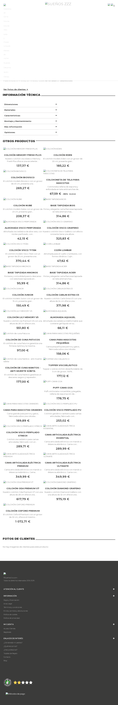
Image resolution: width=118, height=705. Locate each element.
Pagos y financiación (11, 600)
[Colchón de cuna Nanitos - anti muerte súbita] (23, 360)
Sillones (6, 21)
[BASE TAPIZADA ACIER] (63, 266)
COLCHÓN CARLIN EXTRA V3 (62, 294)
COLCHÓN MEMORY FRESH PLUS (22, 155)
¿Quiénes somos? (10, 646)
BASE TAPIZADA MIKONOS (23, 272)
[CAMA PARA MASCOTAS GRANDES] (23, 404)
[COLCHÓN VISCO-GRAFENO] (63, 221)
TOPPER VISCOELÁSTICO (62, 365)
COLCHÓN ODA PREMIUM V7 (22, 488)
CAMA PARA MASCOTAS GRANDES (22, 410)
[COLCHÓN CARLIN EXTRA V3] (63, 288)
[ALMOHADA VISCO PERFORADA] (23, 221)
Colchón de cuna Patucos (23, 339)
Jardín (6, 72)
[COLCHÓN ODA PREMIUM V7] (23, 482)
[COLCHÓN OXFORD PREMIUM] (23, 504)
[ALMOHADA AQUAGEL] (63, 311)
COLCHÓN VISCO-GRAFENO (63, 227)
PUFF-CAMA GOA (63, 387)
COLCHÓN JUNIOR (22, 294)
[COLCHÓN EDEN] (63, 149)
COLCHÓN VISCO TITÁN (22, 250)
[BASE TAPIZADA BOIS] (63, 199)
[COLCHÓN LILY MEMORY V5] (23, 311)
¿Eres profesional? (10, 650)
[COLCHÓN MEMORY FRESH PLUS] (23, 149)
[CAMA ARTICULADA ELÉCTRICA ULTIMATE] (63, 455)
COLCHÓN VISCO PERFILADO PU (62, 410)
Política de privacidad (12, 618)
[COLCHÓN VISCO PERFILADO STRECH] (23, 426)
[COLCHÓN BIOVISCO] (23, 171)
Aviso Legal (8, 604)
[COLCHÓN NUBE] (23, 199)
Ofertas (6, 77)
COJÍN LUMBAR (63, 250)
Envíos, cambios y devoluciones (16, 611)
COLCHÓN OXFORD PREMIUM (23, 510)
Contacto (7, 657)
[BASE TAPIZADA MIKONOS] (23, 266)
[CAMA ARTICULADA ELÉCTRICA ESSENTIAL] (63, 427)
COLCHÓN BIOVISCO (23, 177)
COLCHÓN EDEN (63, 155)
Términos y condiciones (13, 607)
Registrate (7, 632)
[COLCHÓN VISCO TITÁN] (23, 244)
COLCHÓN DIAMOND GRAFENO (63, 488)
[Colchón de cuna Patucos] (23, 333)
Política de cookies (10, 614)
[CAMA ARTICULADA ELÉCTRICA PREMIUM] (23, 455)
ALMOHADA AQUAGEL (62, 317)
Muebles (7, 63)
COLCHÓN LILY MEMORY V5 (22, 317)
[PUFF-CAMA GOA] (63, 381)
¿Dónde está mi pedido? (13, 643)
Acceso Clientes (9, 629)
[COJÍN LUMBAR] (63, 244)
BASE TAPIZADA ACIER (63, 272)
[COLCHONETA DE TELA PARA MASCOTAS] (63, 172)
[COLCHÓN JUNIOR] (23, 288)
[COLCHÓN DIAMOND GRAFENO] (63, 482)
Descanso (7, 68)
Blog (5, 661)
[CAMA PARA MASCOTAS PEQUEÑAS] (63, 333)
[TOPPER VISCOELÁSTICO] (63, 359)
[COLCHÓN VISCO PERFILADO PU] (63, 404)
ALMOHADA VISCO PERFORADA (23, 227)
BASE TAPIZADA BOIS (63, 205)
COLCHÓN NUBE (22, 205)
